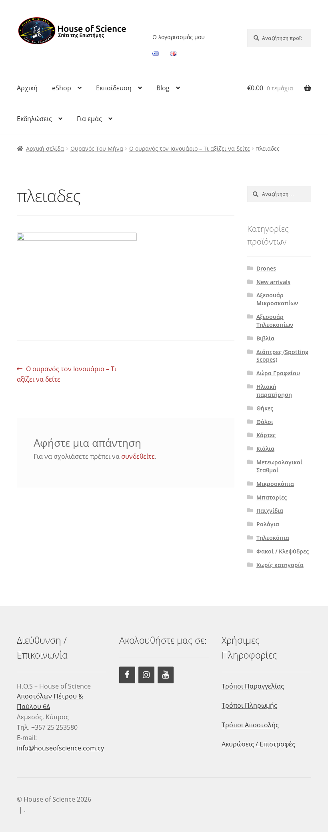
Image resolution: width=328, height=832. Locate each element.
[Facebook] (127, 675)
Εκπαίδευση (114, 88)
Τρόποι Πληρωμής (249, 705)
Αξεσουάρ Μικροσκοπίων (277, 299)
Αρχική (27, 88)
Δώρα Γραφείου (278, 373)
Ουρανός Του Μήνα (96, 148)
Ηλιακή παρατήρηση (274, 390)
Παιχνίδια (269, 510)
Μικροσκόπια (275, 484)
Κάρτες (266, 435)
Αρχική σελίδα (45, 148)
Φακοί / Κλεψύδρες (282, 551)
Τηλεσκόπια (272, 537)
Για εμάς (89, 118)
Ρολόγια (267, 524)
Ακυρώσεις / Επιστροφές (258, 744)
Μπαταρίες (271, 497)
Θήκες (264, 408)
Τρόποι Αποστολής (250, 725)
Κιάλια (265, 448)
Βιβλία (265, 338)
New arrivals (273, 282)
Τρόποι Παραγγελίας (253, 686)
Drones (266, 268)
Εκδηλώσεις (34, 118)
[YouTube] (166, 675)
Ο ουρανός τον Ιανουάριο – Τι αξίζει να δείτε (189, 148)
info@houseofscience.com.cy (60, 748)
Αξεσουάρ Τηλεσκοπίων (274, 320)
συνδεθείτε (138, 456)
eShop (61, 88)
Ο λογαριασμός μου (178, 37)
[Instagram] (146, 675)
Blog (163, 88)
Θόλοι (264, 422)
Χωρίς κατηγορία (280, 565)
